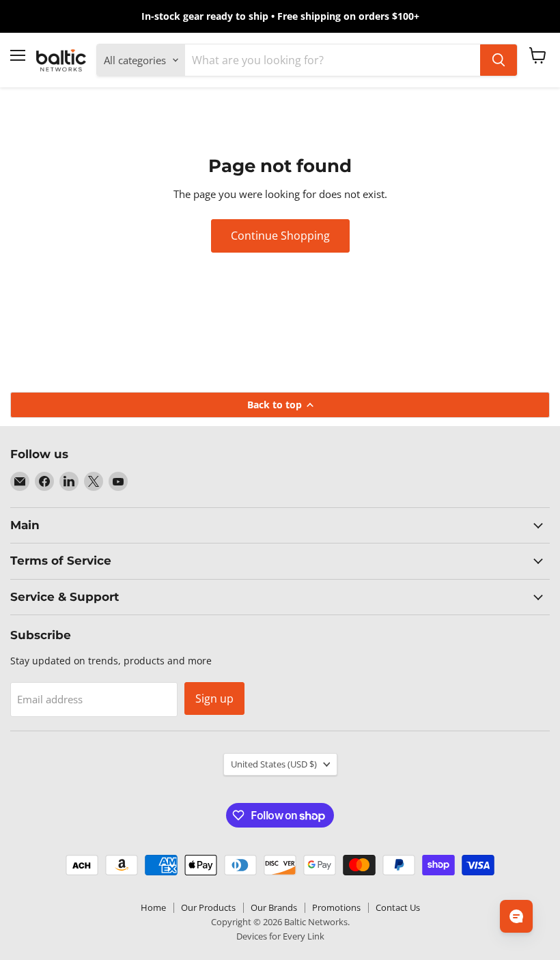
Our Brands (274, 907)
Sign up (214, 698)
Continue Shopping (280, 235)
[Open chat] (516, 916)
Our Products (208, 907)
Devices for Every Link (280, 936)
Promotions (336, 907)
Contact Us (398, 907)
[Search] (498, 60)
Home (153, 907)
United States (274, 764)
